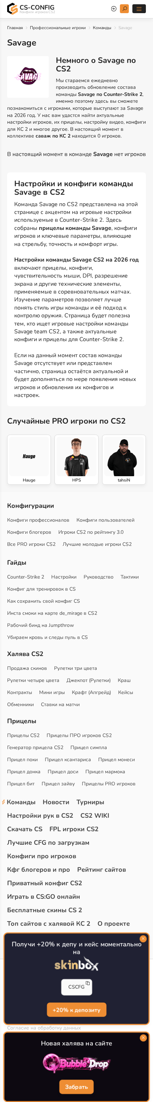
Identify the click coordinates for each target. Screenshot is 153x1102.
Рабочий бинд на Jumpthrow (40, 625)
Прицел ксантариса (68, 759)
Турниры (90, 802)
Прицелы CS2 (23, 735)
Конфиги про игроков (41, 856)
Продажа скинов (27, 668)
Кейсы (125, 692)
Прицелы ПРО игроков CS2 (79, 735)
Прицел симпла (88, 747)
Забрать (76, 1087)
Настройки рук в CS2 (40, 815)
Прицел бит (21, 783)
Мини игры (52, 692)
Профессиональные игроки (58, 28)
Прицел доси (63, 771)
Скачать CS (24, 829)
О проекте (113, 923)
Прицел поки (22, 759)
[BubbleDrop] (76, 1064)
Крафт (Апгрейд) (91, 692)
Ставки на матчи (60, 704)
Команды (102, 28)
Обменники (20, 704)
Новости (56, 802)
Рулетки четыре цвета (33, 680)
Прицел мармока (105, 771)
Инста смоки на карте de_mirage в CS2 (52, 613)
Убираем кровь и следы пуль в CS (47, 637)
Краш (124, 680)
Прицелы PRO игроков (109, 783)
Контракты (19, 692)
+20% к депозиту (76, 1010)
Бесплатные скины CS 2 (44, 910)
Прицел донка (24, 771)
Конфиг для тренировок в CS (41, 589)
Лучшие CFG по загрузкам (48, 842)
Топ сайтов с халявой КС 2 (48, 923)
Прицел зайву (58, 783)
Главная (15, 28)
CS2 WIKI (94, 815)
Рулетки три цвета (75, 668)
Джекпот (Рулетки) (89, 680)
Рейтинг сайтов (101, 869)
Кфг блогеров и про (38, 869)
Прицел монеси (116, 759)
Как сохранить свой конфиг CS (43, 601)
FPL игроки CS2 (74, 829)
